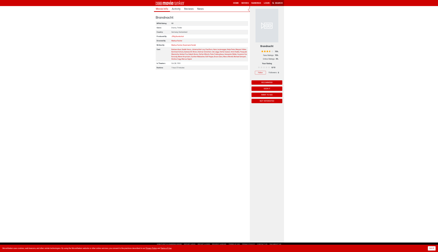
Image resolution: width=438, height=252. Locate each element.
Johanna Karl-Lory (198, 49)
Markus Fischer (176, 41)
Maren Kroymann (184, 57)
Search (279, 3)
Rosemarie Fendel (189, 45)
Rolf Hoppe (209, 57)
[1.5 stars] (261, 67)
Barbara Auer (176, 49)
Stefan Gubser (225, 52)
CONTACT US (262, 244)
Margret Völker (241, 49)
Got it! (431, 248)
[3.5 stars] (266, 67)
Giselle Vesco (186, 49)
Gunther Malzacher (198, 57)
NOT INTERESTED (267, 101)
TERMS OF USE (234, 244)
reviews (189, 8)
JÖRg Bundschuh (177, 36)
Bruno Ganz (218, 57)
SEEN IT (267, 89)
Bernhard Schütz (177, 52)
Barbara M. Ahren (190, 52)
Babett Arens (193, 54)
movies (245, 3)
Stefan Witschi (204, 54)
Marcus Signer (187, 59)
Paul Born (209, 49)
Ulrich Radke (235, 52)
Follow (260, 73)
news (200, 8)
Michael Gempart (240, 57)
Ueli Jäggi (215, 52)
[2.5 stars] (263, 67)
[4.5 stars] (269, 67)
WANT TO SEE (267, 95)
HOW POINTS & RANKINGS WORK (169, 244)
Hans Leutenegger (219, 49)
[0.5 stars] (258, 67)
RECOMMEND (267, 82)
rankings (256, 3)
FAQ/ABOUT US (275, 244)
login (267, 3)
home (236, 3)
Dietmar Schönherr (204, 52)
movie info (162, 8)
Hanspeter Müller (230, 54)
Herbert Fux (184, 54)
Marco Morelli (228, 57)
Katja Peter (231, 49)
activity (176, 8)
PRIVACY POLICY (248, 244)
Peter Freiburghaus (217, 54)
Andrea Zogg (176, 59)
